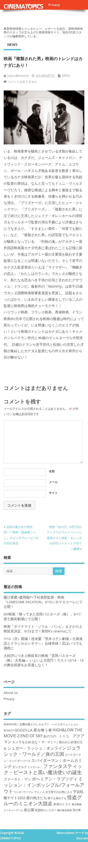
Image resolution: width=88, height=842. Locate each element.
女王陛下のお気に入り (58, 792)
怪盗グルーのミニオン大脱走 (43, 800)
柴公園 (29, 809)
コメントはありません (22, 81)
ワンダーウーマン (23, 792)
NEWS (12, 44)
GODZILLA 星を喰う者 (33, 729)
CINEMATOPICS (23, 6)
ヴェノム (39, 792)
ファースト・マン (17, 779)
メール (53, 482)
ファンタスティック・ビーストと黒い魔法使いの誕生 (43, 769)
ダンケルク (19, 767)
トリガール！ (35, 767)
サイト (53, 493)
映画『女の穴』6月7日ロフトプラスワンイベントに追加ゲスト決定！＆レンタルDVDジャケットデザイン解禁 (64, 538)
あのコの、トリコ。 (57, 736)
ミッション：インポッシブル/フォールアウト (44, 785)
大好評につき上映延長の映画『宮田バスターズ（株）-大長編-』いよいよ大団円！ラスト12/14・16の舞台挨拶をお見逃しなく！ (44, 660)
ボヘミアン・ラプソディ (54, 779)
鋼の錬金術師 (64, 810)
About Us (11, 692)
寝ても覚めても (57, 798)
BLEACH (9, 730)
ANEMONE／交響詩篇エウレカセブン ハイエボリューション (41, 724)
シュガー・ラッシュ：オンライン (36, 748)
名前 (52, 471)
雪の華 (77, 810)
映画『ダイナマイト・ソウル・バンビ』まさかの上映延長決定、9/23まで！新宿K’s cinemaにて (43, 628)
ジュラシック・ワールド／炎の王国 (42, 750)
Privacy (54, 4)
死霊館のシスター (45, 810)
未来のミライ (62, 804)
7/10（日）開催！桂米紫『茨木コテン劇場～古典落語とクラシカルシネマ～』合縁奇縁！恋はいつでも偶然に (43, 643)
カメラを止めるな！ (26, 742)
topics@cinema (18, 76)
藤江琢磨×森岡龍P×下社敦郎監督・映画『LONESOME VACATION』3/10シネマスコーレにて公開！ (43, 602)
